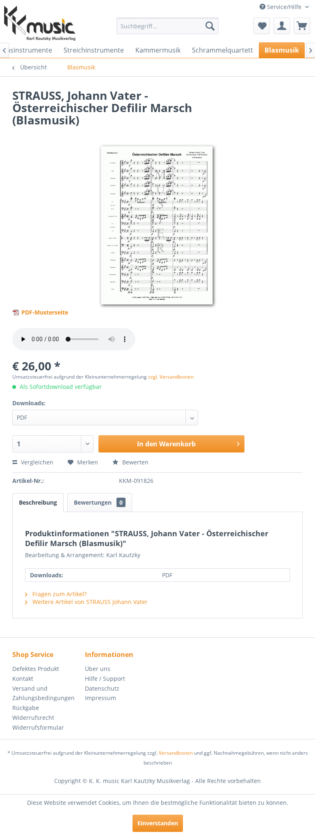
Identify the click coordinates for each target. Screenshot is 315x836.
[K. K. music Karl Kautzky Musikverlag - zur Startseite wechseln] (39, 23)
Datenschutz (102, 688)
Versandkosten (176, 752)
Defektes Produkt (35, 669)
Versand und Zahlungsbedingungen (43, 693)
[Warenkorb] (302, 26)
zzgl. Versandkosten (171, 376)
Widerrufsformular (38, 727)
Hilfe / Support (105, 678)
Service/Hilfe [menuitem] (284, 7)
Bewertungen (98, 502)
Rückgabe (25, 708)
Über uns (97, 669)
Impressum (100, 698)
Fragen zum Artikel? (59, 594)
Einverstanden (157, 823)
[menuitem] (167, 26)
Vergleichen (36, 462)
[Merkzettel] (261, 26)
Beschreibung (38, 502)
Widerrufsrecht (33, 717)
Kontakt (22, 678)
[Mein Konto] (282, 26)
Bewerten (134, 462)
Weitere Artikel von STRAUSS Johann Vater (89, 602)
